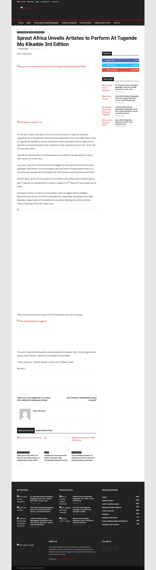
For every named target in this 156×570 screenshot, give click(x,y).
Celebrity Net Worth (102, 23)
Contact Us (55, 2)
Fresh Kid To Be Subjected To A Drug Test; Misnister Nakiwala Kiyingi (33, 399)
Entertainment (28, 29)
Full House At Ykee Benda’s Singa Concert (81, 399)
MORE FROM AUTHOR (44, 431)
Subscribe (134, 70)
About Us (30, 2)
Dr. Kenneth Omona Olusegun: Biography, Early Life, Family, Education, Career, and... (126, 87)
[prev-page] (18, 464)
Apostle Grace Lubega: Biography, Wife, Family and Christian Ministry (83, 520)
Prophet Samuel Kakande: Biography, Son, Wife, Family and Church (83, 498)
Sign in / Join (21, 2)
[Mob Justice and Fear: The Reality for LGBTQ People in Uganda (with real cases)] (29, 445)
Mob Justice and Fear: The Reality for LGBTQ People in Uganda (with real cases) (28, 457)
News (29, 23)
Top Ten (117, 23)
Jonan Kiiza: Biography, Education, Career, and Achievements (123, 122)
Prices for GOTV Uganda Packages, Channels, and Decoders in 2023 (82, 509)
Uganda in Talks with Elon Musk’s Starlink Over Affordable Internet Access (55, 457)
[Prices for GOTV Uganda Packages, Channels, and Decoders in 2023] (65, 510)
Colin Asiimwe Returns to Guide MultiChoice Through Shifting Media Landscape (83, 457)
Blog (37, 2)
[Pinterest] (30, 58)
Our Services (45, 2)
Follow (134, 65)
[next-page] (22, 464)
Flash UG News (23, 49)
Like (136, 60)
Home (21, 23)
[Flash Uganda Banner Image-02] (34, 321)
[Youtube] (137, 1)
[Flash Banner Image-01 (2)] (57, 125)
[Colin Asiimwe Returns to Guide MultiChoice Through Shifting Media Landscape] (84, 445)
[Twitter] (133, 1)
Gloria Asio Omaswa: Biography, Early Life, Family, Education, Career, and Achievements (127, 98)
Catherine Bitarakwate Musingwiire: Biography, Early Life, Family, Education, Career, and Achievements (126, 110)
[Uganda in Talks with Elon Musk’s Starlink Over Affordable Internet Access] (56, 445)
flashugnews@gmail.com (65, 559)
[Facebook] (129, 1)
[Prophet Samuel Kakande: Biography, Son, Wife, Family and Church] (65, 500)
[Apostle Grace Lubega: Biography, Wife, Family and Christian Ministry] (65, 521)
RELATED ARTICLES (25, 431)
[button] (136, 23)
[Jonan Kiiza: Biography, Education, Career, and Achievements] (107, 123)
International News (23, 452)
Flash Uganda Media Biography (46, 23)
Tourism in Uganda (69, 23)
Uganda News (39, 32)
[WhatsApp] (35, 58)
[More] (40, 58)
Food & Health (85, 23)
